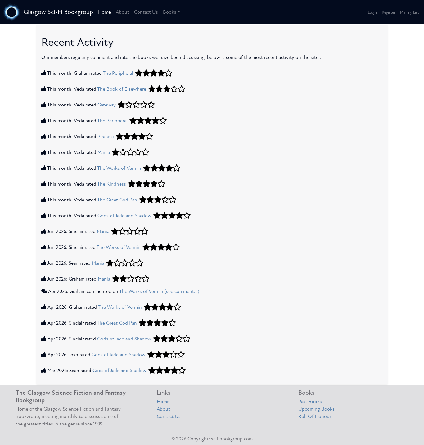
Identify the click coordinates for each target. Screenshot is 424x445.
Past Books (310, 401)
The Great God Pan (117, 200)
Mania (103, 152)
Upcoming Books (316, 409)
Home (104, 12)
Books (169, 12)
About (122, 12)
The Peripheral (118, 73)
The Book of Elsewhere (121, 89)
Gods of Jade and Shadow (124, 216)
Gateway (106, 105)
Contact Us (146, 12)
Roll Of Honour (314, 416)
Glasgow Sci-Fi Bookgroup (58, 12)
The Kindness (111, 184)
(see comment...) (182, 291)
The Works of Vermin (119, 168)
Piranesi (105, 136)
